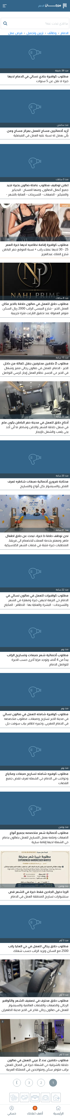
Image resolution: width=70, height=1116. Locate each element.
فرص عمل (15, 33)
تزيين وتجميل (34, 33)
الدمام (64, 33)
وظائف (52, 33)
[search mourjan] (5, 23)
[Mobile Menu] (4, 6)
